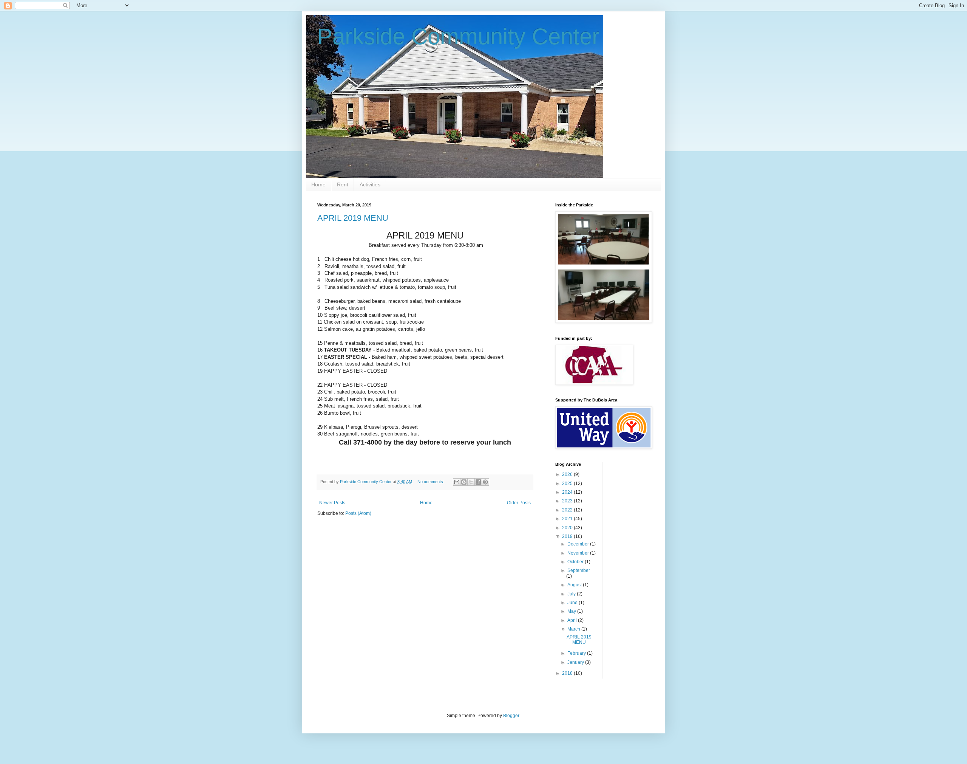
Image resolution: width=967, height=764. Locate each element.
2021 (568, 518)
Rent (342, 184)
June (573, 602)
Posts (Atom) (358, 513)
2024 (568, 492)
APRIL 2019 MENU (352, 218)
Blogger (511, 715)
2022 (568, 510)
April (572, 620)
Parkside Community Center (458, 36)
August (575, 584)
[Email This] (456, 482)
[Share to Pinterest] (485, 482)
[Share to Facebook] (478, 482)
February (577, 653)
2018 (568, 673)
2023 (568, 501)
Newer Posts (332, 502)
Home (318, 184)
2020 (568, 527)
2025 (568, 483)
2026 (568, 474)
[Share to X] (471, 482)
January (576, 662)
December (578, 544)
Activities (370, 184)
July (572, 594)
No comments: (431, 481)
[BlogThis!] (464, 482)
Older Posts (519, 502)
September (578, 570)
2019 (568, 536)
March (574, 629)
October (576, 561)
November (578, 553)
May (572, 611)
